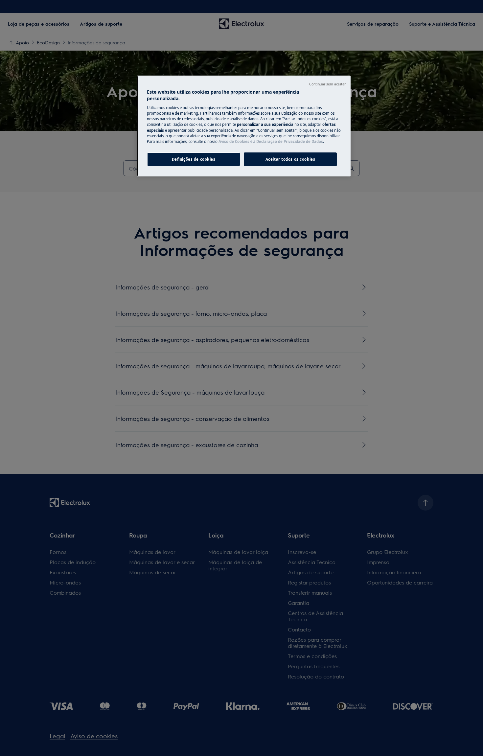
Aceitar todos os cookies (290, 159)
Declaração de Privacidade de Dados (289, 141)
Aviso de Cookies (233, 141)
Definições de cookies (194, 159)
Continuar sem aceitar (327, 84)
